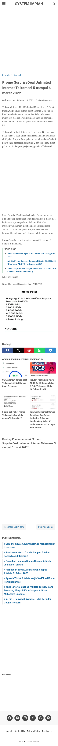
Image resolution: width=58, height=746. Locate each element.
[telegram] (50, 350)
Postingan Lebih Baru (14, 527)
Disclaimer (47, 731)
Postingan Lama (46, 527)
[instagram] (25, 718)
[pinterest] (29, 350)
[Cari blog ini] (54, 4)
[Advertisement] (29, 41)
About (9, 731)
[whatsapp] (39, 350)
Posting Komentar (44, 100)
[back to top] (52, 739)
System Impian (29, 4)
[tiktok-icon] (33, 718)
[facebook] (7, 350)
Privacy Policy (33, 731)
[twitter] (18, 350)
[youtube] (17, 718)
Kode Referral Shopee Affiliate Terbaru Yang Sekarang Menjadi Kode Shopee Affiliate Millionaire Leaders (28, 590)
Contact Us (19, 731)
